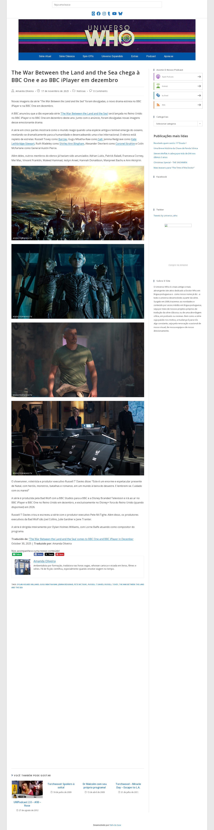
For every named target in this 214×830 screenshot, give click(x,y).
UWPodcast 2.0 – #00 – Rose (27, 803)
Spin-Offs (88, 56)
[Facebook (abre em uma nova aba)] (99, 13)
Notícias (81, 91)
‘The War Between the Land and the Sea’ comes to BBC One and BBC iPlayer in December (81, 539)
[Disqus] (77, 633)
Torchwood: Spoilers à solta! (60, 785)
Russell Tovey (111, 584)
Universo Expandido (112, 56)
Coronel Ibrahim (125, 143)
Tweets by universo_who (165, 215)
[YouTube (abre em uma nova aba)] (114, 13)
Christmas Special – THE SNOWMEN (170, 162)
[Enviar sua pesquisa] (159, 4)
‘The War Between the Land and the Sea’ (84, 113)
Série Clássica (67, 56)
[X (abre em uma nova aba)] (93, 13)
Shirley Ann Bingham (72, 143)
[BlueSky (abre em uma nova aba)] (120, 13)
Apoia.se (168, 56)
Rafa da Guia (115, 825)
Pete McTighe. (80, 584)
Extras (134, 56)
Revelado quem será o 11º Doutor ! (170, 143)
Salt (99, 139)
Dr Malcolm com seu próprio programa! (95, 785)
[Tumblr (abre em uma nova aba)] (109, 13)
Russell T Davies (96, 584)
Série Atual (45, 56)
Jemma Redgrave (65, 584)
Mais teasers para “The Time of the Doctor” (174, 167)
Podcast (151, 56)
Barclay (62, 139)
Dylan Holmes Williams (28, 584)
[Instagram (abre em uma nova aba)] (104, 13)
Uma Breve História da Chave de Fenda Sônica (176, 148)
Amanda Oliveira (25, 91)
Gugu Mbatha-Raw (48, 584)
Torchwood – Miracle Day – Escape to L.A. (128, 785)
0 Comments (100, 91)
